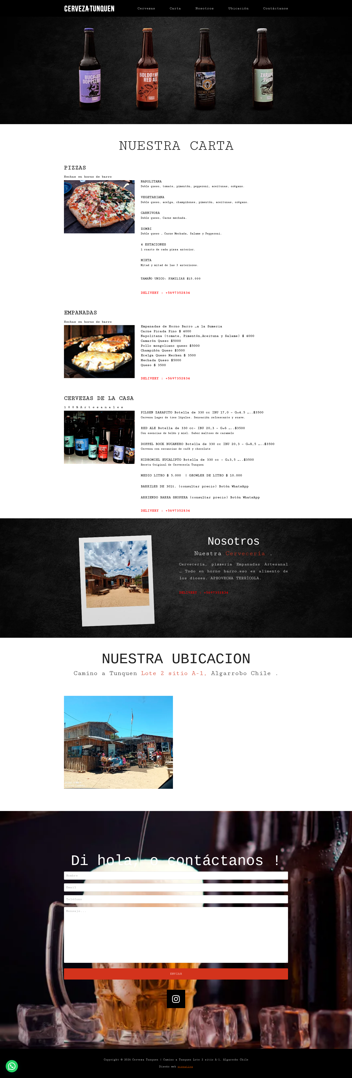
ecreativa (185, 1066)
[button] (12, 1066)
